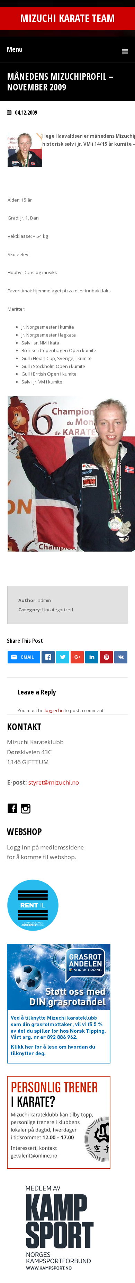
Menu (14, 49)
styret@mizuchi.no (53, 782)
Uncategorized (57, 609)
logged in (54, 710)
